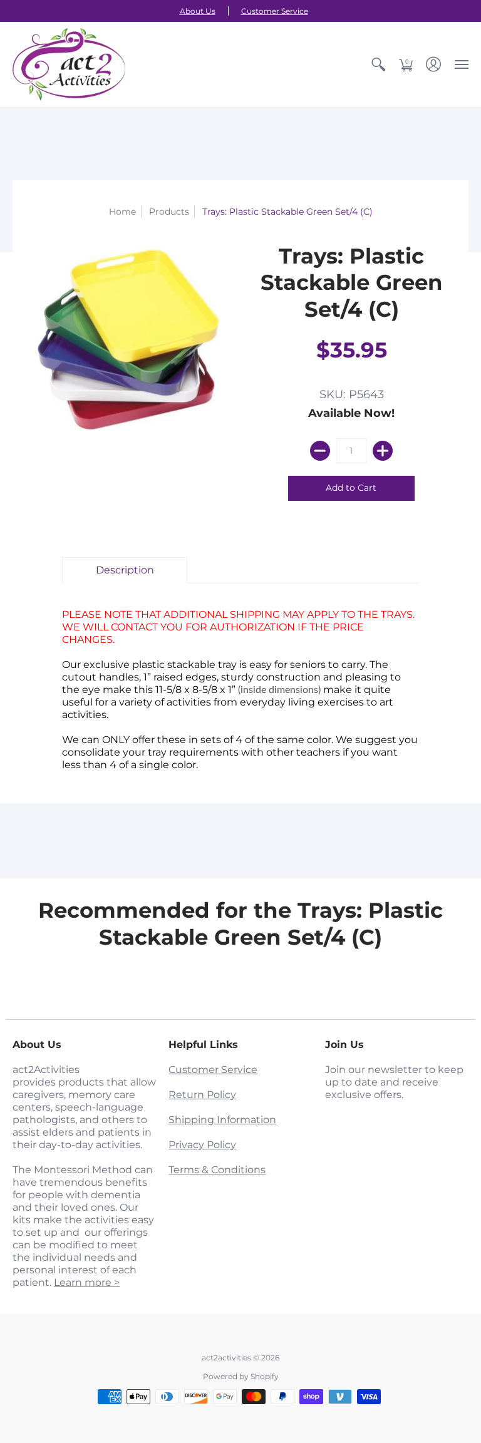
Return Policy (202, 1095)
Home (122, 211)
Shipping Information (222, 1120)
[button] (378, 64)
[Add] (383, 451)
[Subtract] (320, 451)
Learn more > (87, 1282)
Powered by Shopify (241, 1376)
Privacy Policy (202, 1145)
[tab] (124, 570)
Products (169, 211)
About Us (197, 11)
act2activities (226, 1357)
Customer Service (274, 11)
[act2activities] (69, 64)
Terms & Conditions (217, 1170)
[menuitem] (378, 64)
